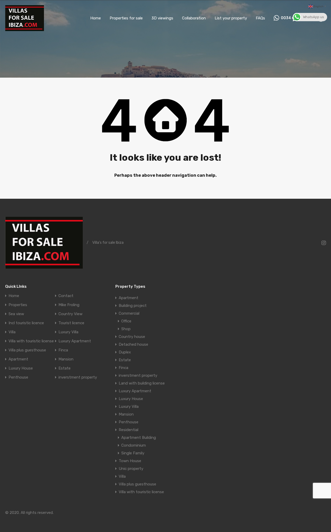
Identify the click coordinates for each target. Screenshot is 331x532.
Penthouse (18, 377)
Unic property (131, 468)
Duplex (125, 352)
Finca (63, 350)
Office (126, 321)
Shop (126, 329)
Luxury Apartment (74, 341)
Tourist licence (71, 323)
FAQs (260, 18)
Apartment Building (138, 437)
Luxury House (21, 368)
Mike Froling (68, 305)
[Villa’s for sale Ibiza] (24, 28)
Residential (128, 429)
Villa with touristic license (31, 341)
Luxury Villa (68, 332)
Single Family (132, 453)
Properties (18, 305)
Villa (12, 332)
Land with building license (142, 383)
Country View (70, 314)
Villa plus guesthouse (27, 350)
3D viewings (162, 18)
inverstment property (77, 377)
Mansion (65, 359)
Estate (64, 368)
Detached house (133, 344)
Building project (133, 305)
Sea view (16, 314)
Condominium (133, 445)
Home (95, 18)
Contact (65, 296)
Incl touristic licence (26, 323)
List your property (231, 18)
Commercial (129, 313)
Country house (132, 336)
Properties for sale (126, 18)
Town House (130, 461)
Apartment (18, 359)
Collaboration (194, 18)
